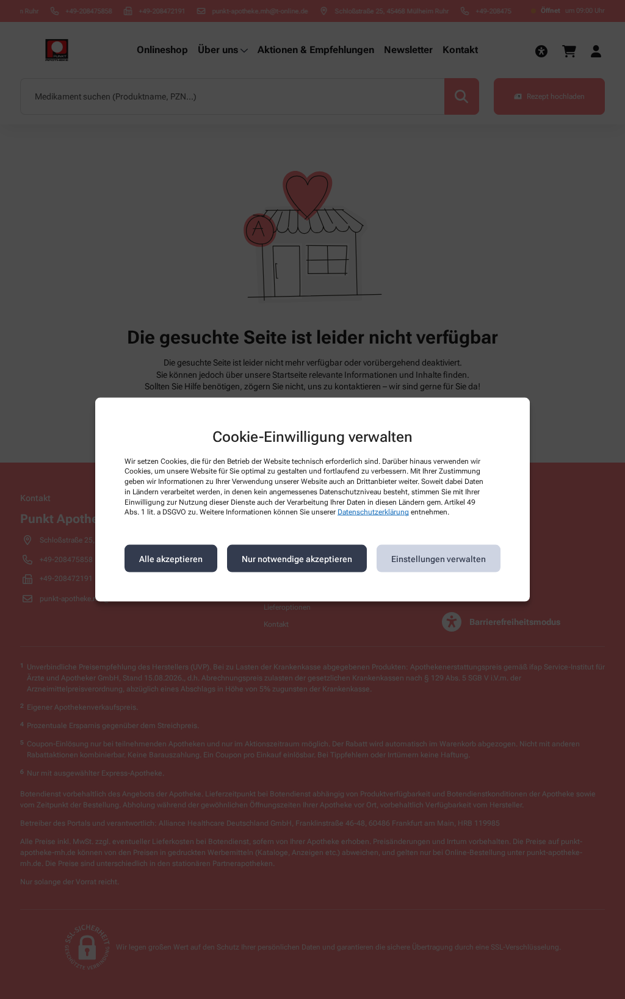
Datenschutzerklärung (373, 512)
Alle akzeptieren (171, 558)
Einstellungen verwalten (438, 558)
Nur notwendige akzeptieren (297, 558)
